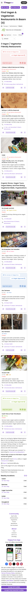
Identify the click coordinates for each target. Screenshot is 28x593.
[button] (25, 475)
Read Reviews (10, 132)
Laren (4, 496)
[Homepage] (8, 3)
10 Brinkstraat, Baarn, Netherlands (13, 429)
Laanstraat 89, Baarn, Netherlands (13, 173)
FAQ (14, 531)
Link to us (14, 534)
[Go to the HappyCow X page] (14, 564)
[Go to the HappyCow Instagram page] (21, 564)
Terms (3, 573)
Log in (24, 2)
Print (25, 7)
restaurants (4, 461)
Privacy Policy (10, 573)
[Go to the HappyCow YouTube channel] (10, 564)
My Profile (14, 516)
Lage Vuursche (7, 490)
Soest (4, 479)
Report (5, 463)
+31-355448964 (8, 426)
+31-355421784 (8, 124)
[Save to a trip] (21, 87)
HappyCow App (14, 540)
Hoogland (5, 502)
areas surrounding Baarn (16, 452)
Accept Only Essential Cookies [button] (14, 590)
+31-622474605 (8, 303)
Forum (14, 521)
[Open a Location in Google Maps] (3, 87)
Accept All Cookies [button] (14, 587)
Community (14, 514)
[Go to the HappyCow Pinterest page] (17, 564)
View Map (6, 481)
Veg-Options (7, 35)
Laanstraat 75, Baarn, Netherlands (13, 305)
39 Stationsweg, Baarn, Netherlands (13, 84)
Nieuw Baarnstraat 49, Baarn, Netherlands (12, 222)
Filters (21, 34)
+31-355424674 (8, 171)
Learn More (9, 580)
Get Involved (14, 525)
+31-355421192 (7, 385)
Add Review (9, 87)
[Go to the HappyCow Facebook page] (6, 564)
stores (15, 459)
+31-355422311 (7, 219)
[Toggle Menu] (1, 2)
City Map (6, 7)
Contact (14, 533)
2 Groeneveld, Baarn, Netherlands (13, 388)
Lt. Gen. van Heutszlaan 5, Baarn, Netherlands (12, 128)
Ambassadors (14, 518)
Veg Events (14, 520)
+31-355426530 (8, 262)
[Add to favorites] (24, 87)
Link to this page (6, 466)
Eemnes (4, 484)
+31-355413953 (8, 81)
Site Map (14, 536)
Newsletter (14, 523)
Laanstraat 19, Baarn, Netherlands (13, 264)
